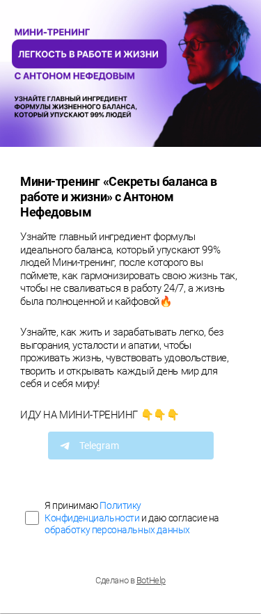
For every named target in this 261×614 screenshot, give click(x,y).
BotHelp (151, 580)
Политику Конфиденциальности (93, 511)
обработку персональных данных (117, 529)
